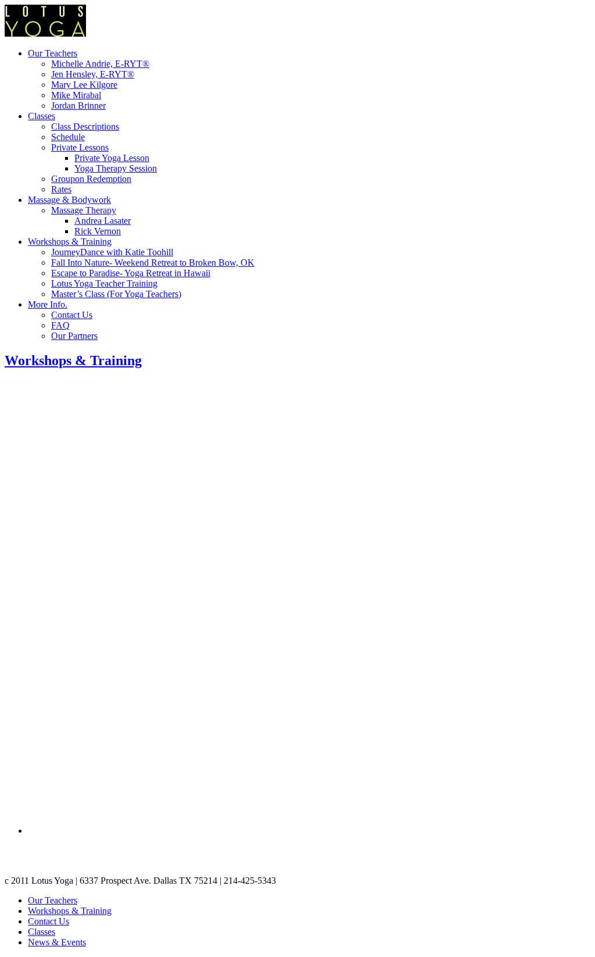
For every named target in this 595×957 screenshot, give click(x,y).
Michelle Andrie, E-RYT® (100, 64)
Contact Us (71, 315)
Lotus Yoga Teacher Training (104, 283)
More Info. (47, 304)
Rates (61, 189)
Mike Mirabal (76, 95)
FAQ (60, 325)
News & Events (57, 942)
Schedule (68, 137)
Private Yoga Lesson (111, 158)
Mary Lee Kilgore (84, 85)
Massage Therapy (83, 210)
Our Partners (74, 336)
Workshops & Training (70, 242)
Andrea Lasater (102, 221)
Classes (41, 116)
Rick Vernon (97, 231)
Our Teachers (52, 53)
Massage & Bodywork (69, 200)
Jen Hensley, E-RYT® (92, 74)
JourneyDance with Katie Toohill (112, 252)
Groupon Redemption (91, 179)
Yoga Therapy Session (115, 168)
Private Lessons (80, 147)
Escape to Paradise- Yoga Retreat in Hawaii (130, 273)
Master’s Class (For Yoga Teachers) (116, 294)
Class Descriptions (85, 126)
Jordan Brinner (78, 105)
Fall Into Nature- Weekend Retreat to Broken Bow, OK (153, 262)
